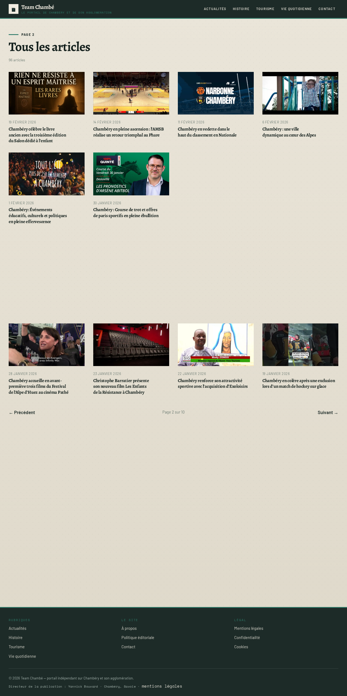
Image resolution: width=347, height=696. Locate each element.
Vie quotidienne (296, 9)
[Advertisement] (171, 274)
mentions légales (162, 686)
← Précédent (22, 412)
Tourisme (265, 9)
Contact (327, 9)
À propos (129, 628)
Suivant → (328, 412)
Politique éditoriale (137, 637)
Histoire (241, 9)
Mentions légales (248, 628)
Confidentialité (247, 637)
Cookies (241, 646)
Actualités (215, 9)
